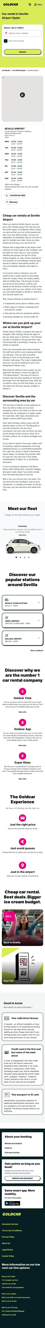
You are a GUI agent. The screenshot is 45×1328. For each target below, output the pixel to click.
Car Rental (6, 70)
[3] (24, 557)
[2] (20, 557)
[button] (22, 95)
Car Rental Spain (19, 70)
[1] (16, 557)
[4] (28, 557)
